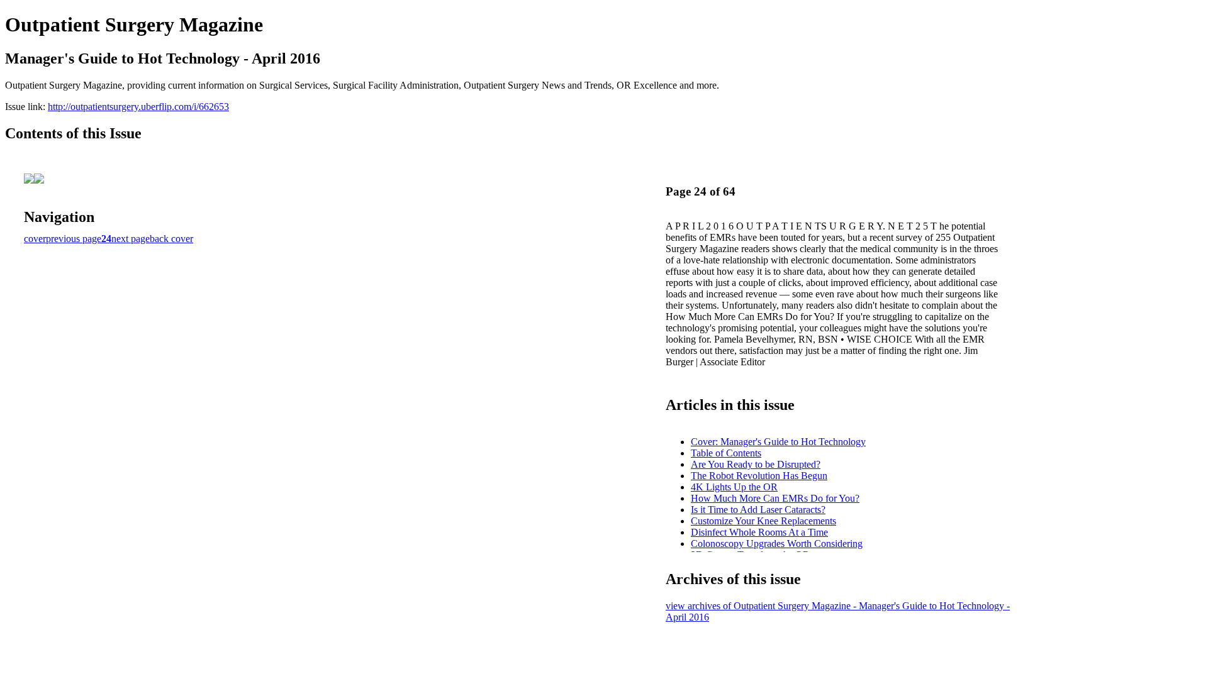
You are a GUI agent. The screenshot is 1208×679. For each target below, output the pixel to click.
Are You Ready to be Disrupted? (755, 464)
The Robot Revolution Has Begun (759, 475)
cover (35, 238)
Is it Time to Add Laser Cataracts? (758, 509)
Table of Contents (726, 453)
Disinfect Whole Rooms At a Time (759, 532)
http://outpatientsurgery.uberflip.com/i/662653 (138, 106)
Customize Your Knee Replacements (763, 521)
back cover (171, 238)
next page (130, 238)
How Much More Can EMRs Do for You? (775, 498)
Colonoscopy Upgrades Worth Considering (777, 543)
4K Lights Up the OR (734, 487)
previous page (73, 238)
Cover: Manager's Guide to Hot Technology (778, 441)
